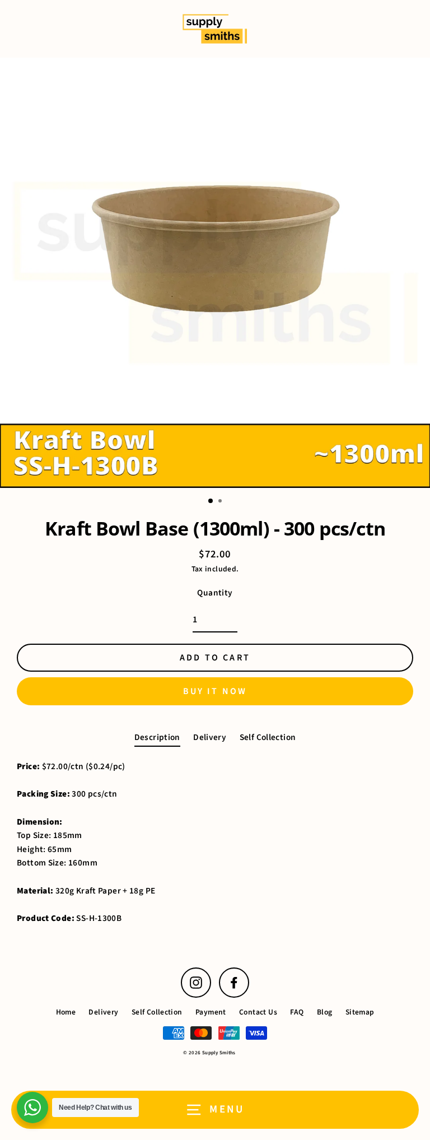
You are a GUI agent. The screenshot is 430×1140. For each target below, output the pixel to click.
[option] (215, 273)
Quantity (214, 593)
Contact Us (258, 1012)
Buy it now (215, 691)
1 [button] (211, 501)
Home (66, 1012)
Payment (210, 1012)
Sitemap (360, 1012)
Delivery (209, 737)
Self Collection (268, 737)
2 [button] (221, 502)
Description (157, 737)
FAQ (296, 1012)
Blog (325, 1012)
